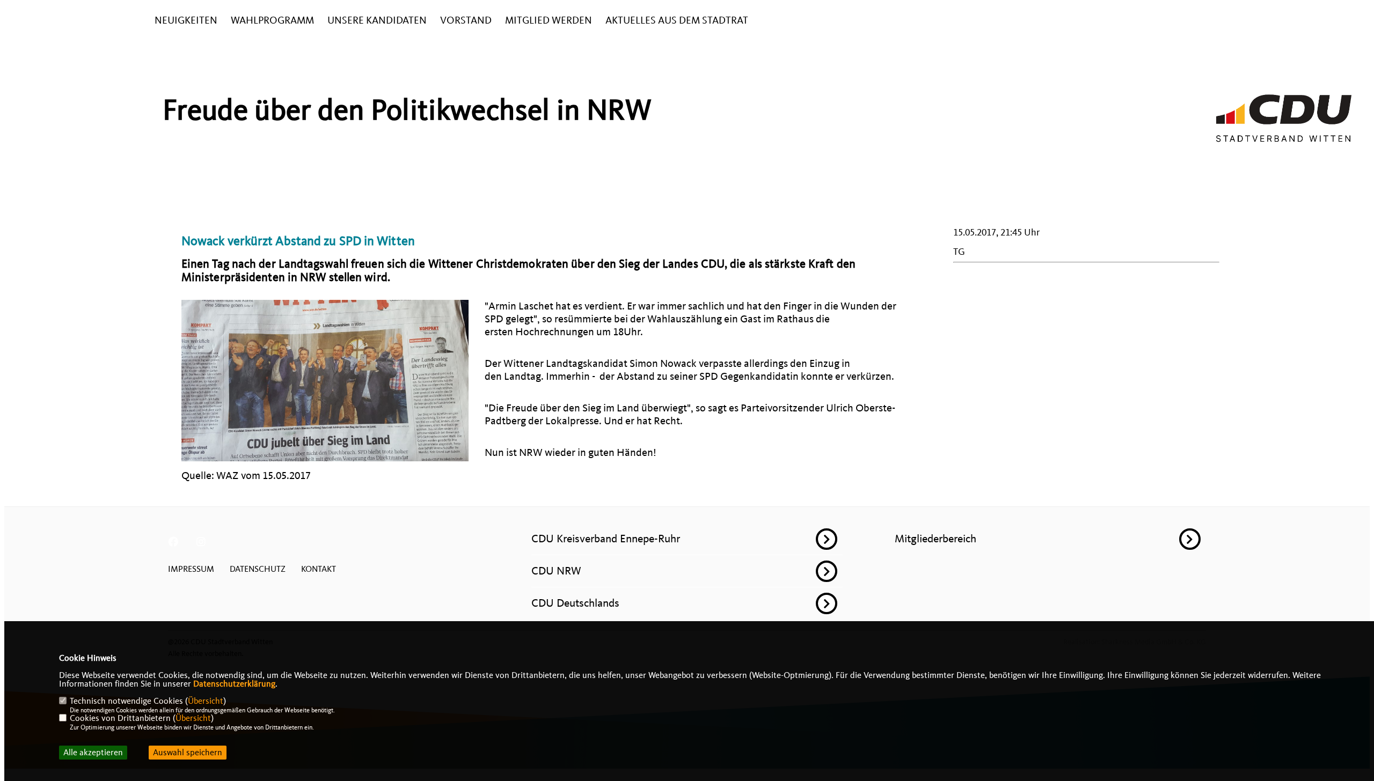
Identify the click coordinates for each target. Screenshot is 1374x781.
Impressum (191, 569)
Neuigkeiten (186, 21)
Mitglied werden (548, 21)
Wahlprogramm (272, 21)
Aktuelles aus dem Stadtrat (676, 21)
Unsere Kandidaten (377, 21)
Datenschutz (258, 569)
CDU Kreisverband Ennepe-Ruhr (605, 538)
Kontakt (318, 569)
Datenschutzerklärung (234, 684)
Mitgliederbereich (935, 538)
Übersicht (205, 701)
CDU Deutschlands (575, 602)
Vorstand (466, 21)
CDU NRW (556, 570)
